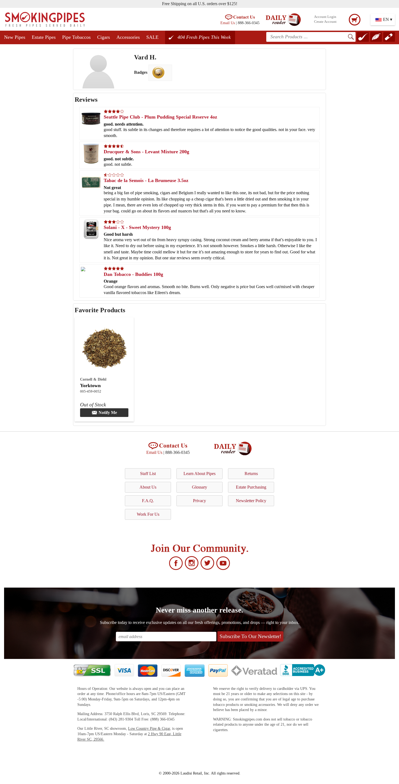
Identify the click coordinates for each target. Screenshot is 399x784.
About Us (148, 487)
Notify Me (108, 412)
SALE (152, 37)
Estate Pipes (44, 37)
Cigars (103, 37)
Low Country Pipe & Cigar (149, 728)
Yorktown (90, 385)
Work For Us (148, 514)
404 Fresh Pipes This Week (204, 37)
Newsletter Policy (251, 500)
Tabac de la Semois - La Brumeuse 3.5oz (146, 180)
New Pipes (14, 37)
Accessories (128, 37)
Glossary (199, 487)
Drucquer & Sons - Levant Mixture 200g (146, 151)
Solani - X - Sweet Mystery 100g (137, 227)
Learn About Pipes (199, 473)
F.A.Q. (148, 500)
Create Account (325, 22)
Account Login (325, 17)
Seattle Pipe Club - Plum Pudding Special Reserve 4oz (160, 117)
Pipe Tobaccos (76, 37)
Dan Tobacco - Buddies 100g (133, 274)
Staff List (148, 473)
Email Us (227, 23)
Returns (251, 473)
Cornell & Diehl (93, 379)
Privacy (199, 500)
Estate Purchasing (251, 487)
